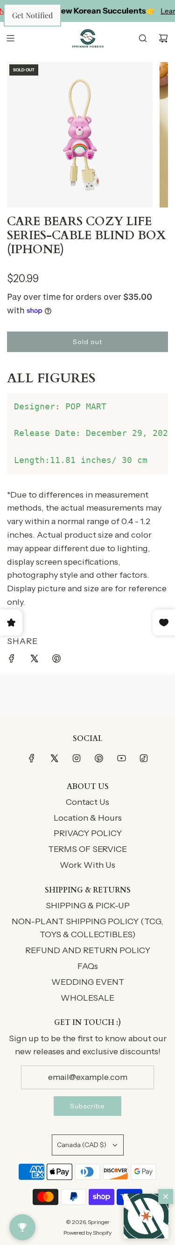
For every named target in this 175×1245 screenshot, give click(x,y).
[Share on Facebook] (11, 660)
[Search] (143, 38)
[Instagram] (76, 758)
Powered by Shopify (87, 1232)
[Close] (165, 1196)
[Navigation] (10, 38)
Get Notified (32, 15)
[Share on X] (34, 660)
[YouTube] (121, 758)
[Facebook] (31, 758)
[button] (146, 1216)
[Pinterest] (99, 758)
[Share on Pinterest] (56, 660)
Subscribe (87, 1106)
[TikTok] (143, 758)
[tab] (87, 379)
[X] (54, 758)
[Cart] (163, 38)
